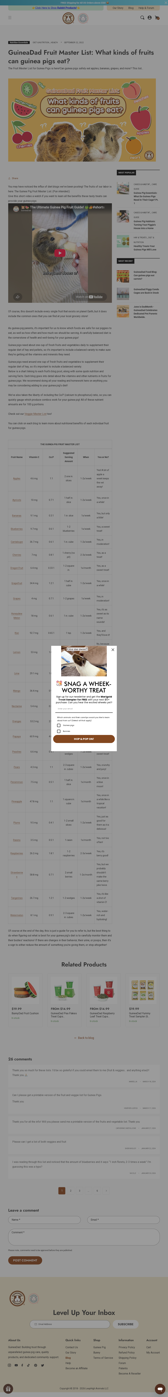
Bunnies (66, 731)
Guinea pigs (68, 725)
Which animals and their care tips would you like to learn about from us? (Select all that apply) (83, 719)
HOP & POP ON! (84, 739)
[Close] (113, 650)
